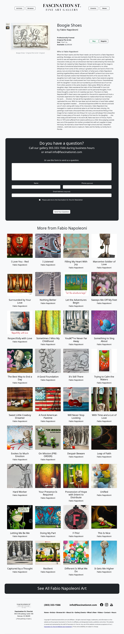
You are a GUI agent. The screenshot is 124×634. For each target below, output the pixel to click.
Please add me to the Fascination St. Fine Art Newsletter (62, 200)
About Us (69, 612)
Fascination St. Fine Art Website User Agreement (58, 626)
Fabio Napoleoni (69, 29)
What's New (91, 612)
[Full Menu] (62, 7)
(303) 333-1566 (52, 604)
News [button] (104, 8)
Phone (87, 183)
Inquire (103, 41)
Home (46, 612)
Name (36, 183)
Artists (52, 612)
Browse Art (60, 612)
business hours (84, 148)
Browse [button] (31, 8)
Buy (94, 41)
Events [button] (93, 8)
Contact (107, 612)
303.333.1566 (57, 148)
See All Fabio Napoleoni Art (62, 588)
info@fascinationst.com (67, 152)
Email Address (61, 191)
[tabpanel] (86, 91)
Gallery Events (80, 612)
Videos (100, 612)
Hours (114, 612)
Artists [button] (19, 8)
